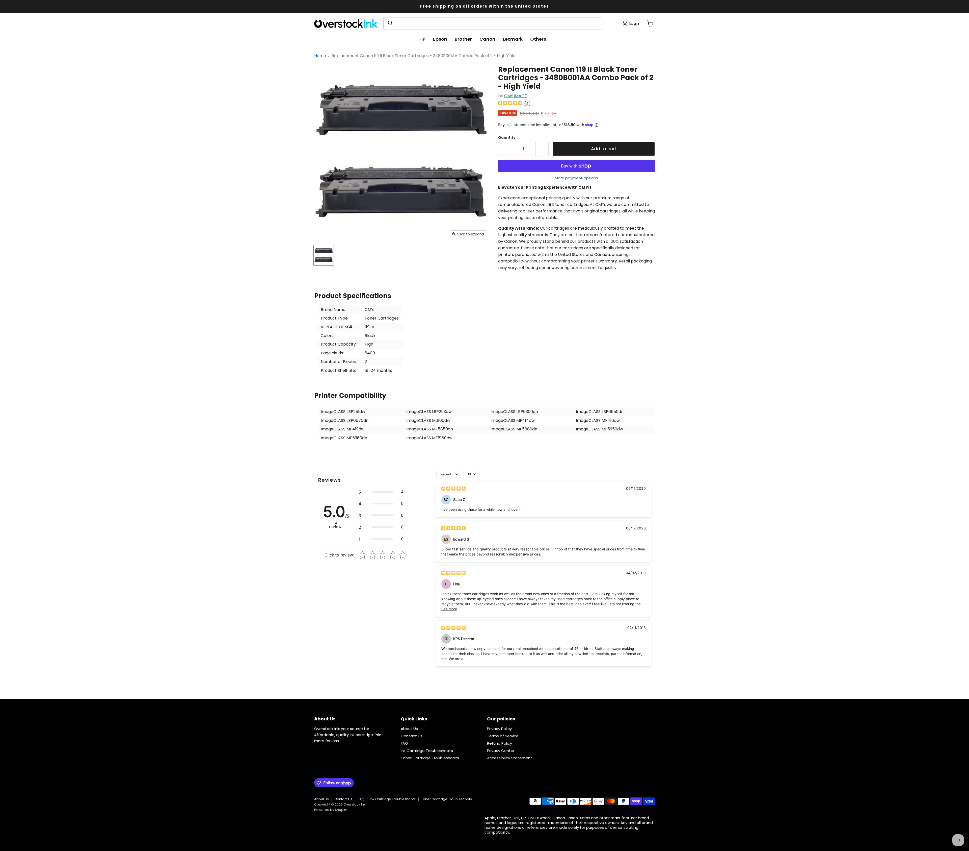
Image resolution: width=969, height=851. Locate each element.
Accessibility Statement (509, 758)
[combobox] (493, 23)
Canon (487, 39)
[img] (510, 103)
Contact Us (411, 736)
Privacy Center (501, 750)
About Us (409, 728)
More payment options (576, 178)
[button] (381, 492)
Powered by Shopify (330, 809)
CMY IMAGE (515, 96)
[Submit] (390, 23)
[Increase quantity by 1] (542, 149)
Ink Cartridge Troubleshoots (427, 750)
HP (422, 39)
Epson (440, 39)
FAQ (404, 743)
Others (538, 39)
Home (320, 56)
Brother (463, 39)
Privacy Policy (499, 728)
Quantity (507, 137)
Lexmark (513, 39)
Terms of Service (503, 736)
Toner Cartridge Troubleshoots (430, 758)
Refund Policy (499, 743)
